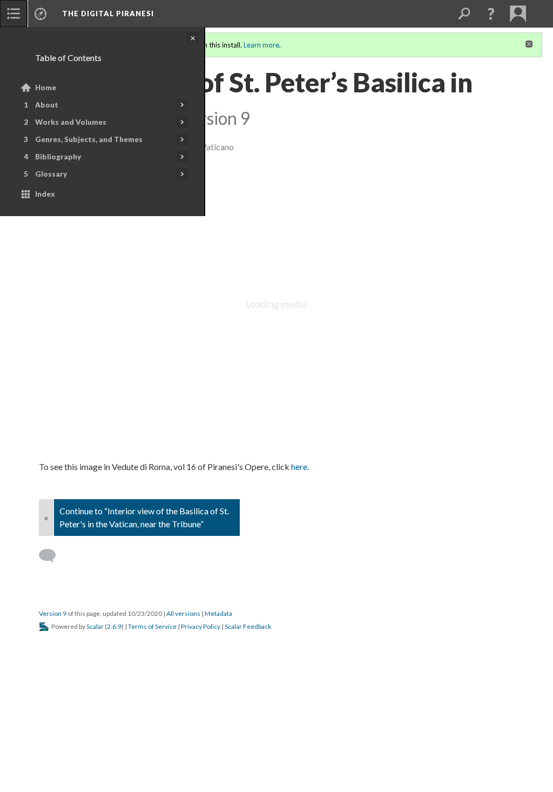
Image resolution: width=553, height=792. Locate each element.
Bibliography (58, 156)
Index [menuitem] (45, 194)
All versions (183, 613)
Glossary (51, 174)
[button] (490, 13)
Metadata (218, 613)
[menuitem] (13, 13)
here (299, 466)
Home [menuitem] (45, 87)
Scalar (95, 626)
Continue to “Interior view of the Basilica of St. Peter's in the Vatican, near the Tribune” (144, 517)
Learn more (261, 45)
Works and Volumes (70, 122)
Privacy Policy (200, 626)
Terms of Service (152, 626)
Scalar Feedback (248, 626)
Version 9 (52, 613)
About (46, 104)
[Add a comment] (52, 556)
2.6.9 (114, 626)
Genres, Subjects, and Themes (89, 139)
